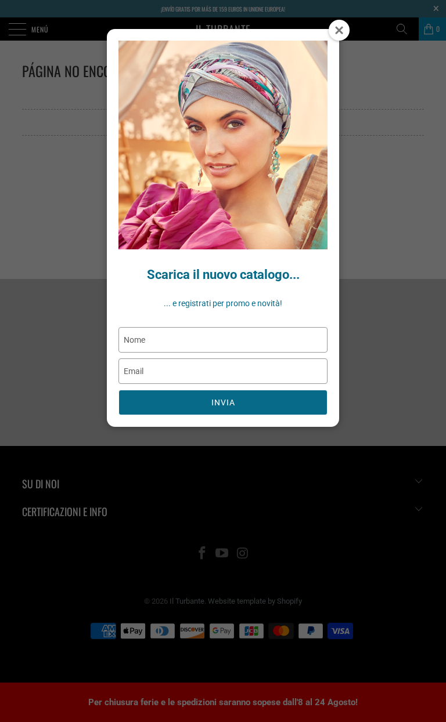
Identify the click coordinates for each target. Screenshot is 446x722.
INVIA (223, 402)
